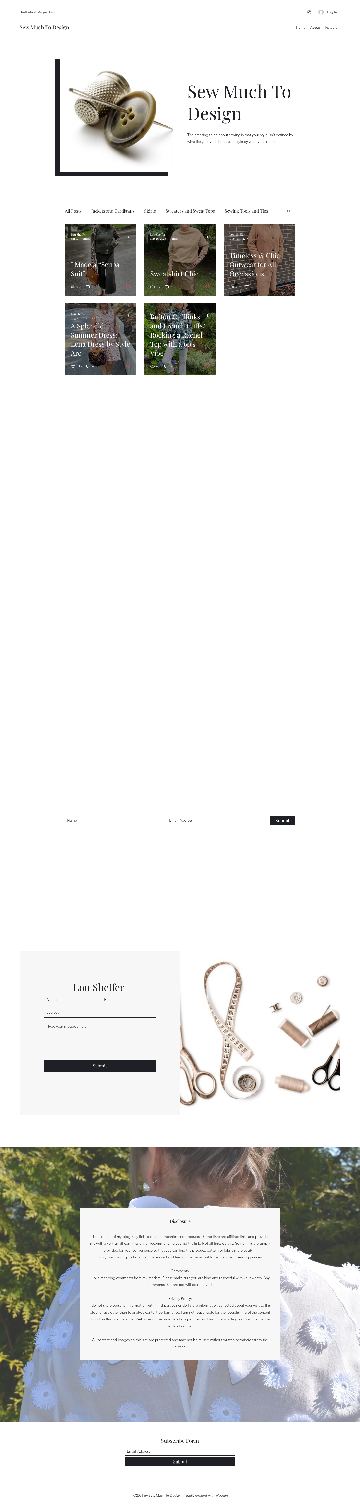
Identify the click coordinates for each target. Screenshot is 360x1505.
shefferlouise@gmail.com (39, 12)
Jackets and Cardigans (112, 211)
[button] (289, 211)
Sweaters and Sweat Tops (190, 211)
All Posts (73, 211)
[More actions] (130, 236)
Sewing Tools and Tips (246, 211)
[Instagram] (309, 12)
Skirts (150, 211)
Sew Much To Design (44, 27)
